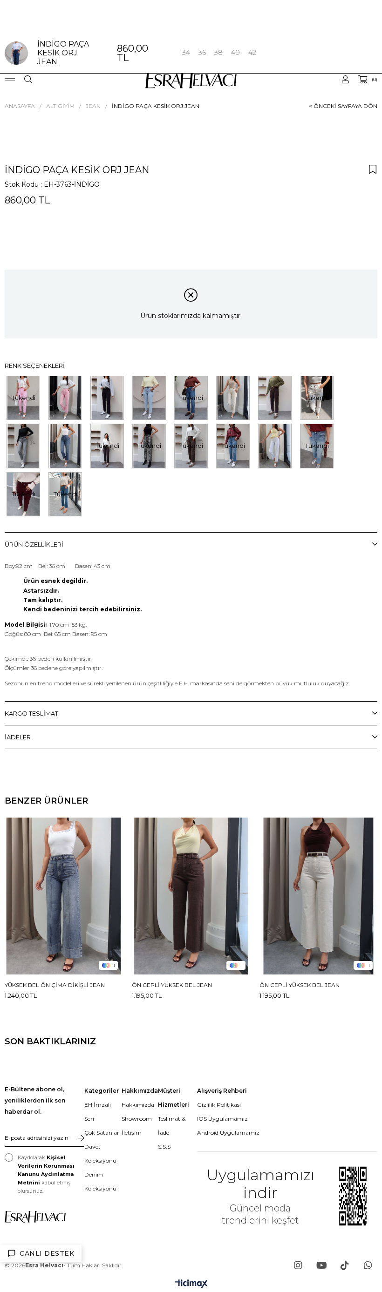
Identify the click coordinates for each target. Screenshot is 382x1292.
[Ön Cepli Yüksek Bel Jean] (191, 896)
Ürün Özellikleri (34, 544)
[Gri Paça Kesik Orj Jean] (23, 446)
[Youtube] (321, 1265)
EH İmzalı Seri (97, 1111)
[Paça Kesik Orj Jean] (107, 398)
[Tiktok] (344, 1265)
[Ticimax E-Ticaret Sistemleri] (191, 1284)
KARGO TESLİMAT (31, 713)
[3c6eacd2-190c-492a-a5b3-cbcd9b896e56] (35, 1217)
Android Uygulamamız (228, 1132)
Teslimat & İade (171, 1125)
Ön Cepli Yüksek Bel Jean (172, 984)
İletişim (132, 1132)
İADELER (18, 737)
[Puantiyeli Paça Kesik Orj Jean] (65, 398)
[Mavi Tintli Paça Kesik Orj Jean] (65, 446)
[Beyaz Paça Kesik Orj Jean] (274, 446)
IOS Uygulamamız (222, 1118)
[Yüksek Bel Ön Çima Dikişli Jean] (64, 896)
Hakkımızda (138, 1104)
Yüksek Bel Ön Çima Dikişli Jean (55, 984)
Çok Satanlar (101, 1132)
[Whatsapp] (368, 1265)
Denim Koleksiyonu (100, 1181)
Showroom (137, 1118)
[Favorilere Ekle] (372, 169)
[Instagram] (298, 1265)
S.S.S (164, 1146)
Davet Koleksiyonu (100, 1153)
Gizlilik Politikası (219, 1104)
